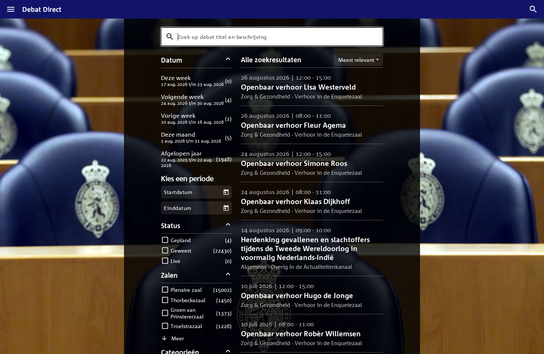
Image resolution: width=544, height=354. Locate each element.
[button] (196, 80)
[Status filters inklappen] (228, 225)
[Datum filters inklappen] (228, 59)
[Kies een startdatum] (226, 192)
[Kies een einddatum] (226, 207)
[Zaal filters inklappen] (228, 274)
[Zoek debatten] (533, 9)
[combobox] (272, 36)
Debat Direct (41, 9)
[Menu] (11, 9)
